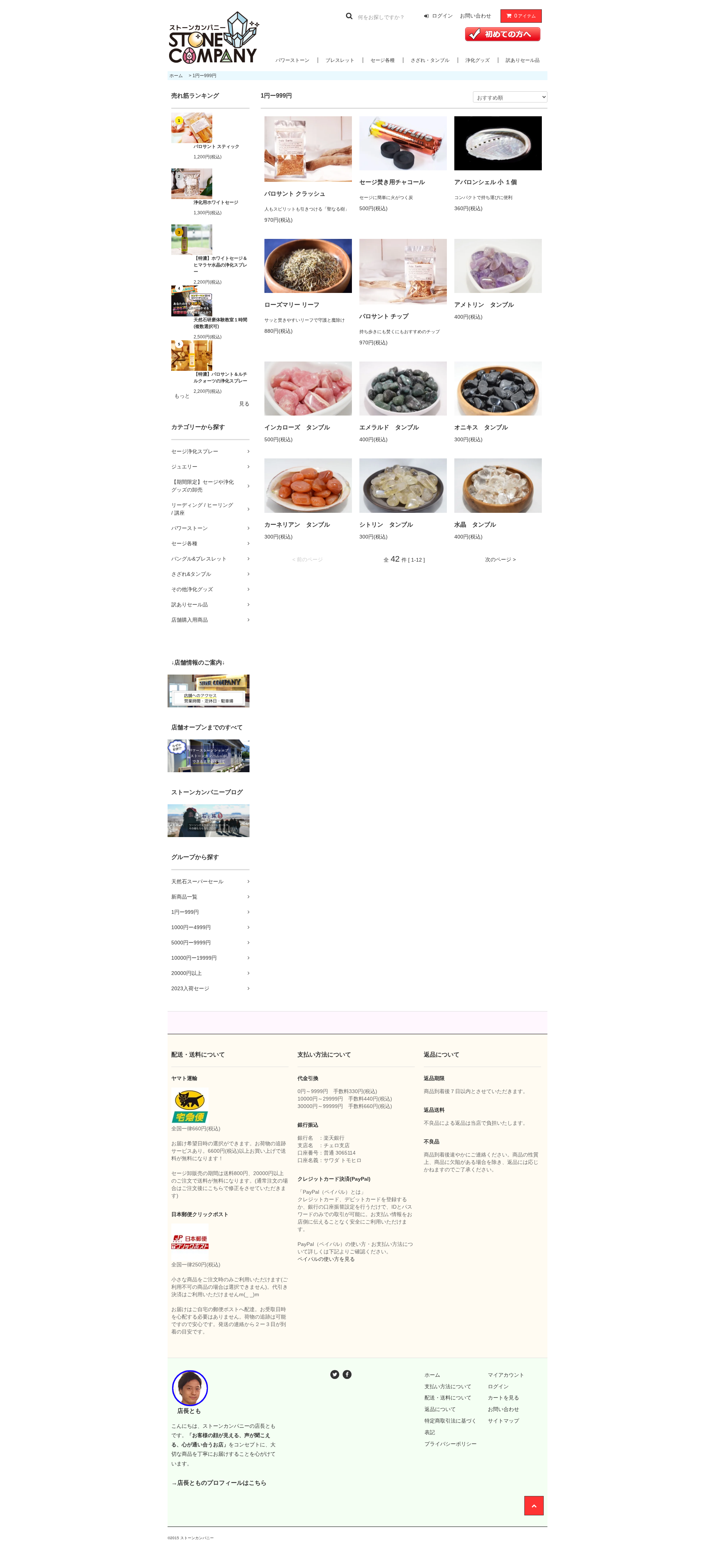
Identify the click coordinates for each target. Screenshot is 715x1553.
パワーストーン (292, 60)
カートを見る (503, 1398)
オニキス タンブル (481, 427)
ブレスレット (340, 60)
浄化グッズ (477, 60)
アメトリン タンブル (484, 305)
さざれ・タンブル (430, 60)
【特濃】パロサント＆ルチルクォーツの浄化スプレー (220, 377)
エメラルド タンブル (389, 427)
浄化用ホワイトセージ (216, 202)
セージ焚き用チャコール (392, 182)
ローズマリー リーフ (292, 305)
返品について (440, 1409)
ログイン (442, 16)
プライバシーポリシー (451, 1444)
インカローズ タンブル (297, 427)
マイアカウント (506, 1375)
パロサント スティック (216, 146)
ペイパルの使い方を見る (326, 1259)
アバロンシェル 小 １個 (485, 182)
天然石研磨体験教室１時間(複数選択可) (220, 323)
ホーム (176, 75)
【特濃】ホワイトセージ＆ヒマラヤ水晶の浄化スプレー (220, 265)
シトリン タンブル (386, 524)
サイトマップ (503, 1421)
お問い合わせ (475, 16)
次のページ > (500, 559)
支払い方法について (448, 1386)
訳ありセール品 (523, 60)
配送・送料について (448, 1398)
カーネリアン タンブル (297, 524)
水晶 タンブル (475, 524)
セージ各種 (383, 60)
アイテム (525, 16)
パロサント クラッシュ (294, 193)
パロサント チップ (384, 316)
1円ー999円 (204, 75)
